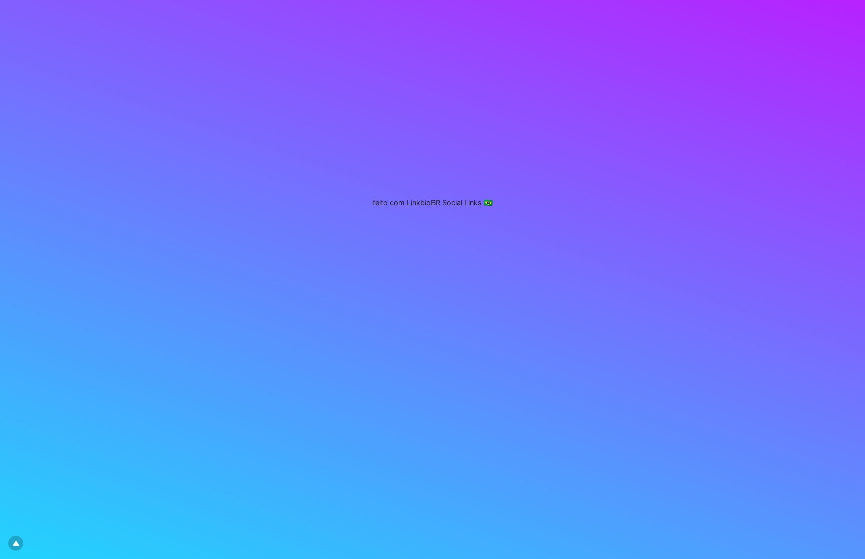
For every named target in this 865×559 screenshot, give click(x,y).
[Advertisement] (432, 142)
